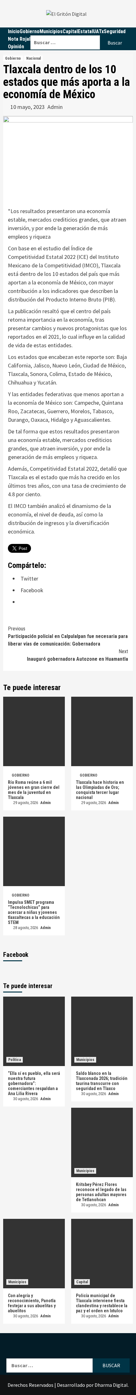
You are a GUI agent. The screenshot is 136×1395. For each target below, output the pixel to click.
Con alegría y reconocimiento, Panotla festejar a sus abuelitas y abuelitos (32, 1303)
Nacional (33, 58)
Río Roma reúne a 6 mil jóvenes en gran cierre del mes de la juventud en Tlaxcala (33, 790)
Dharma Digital (111, 1385)
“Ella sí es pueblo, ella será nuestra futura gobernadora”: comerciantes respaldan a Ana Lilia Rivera (34, 1083)
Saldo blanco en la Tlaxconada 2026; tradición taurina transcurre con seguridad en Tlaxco (101, 1081)
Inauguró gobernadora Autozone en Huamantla (77, 655)
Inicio (14, 31)
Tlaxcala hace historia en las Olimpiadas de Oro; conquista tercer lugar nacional (100, 790)
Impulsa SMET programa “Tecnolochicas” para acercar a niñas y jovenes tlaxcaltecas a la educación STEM (34, 912)
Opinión (16, 47)
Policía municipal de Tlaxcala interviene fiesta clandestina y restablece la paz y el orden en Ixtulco (101, 1303)
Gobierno (30, 31)
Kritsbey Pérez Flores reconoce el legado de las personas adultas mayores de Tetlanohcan (101, 1192)
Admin (55, 106)
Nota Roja (18, 39)
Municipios (85, 1060)
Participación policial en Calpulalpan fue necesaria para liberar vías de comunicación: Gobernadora (68, 636)
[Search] (80, 31)
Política (14, 1060)
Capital (82, 1282)
